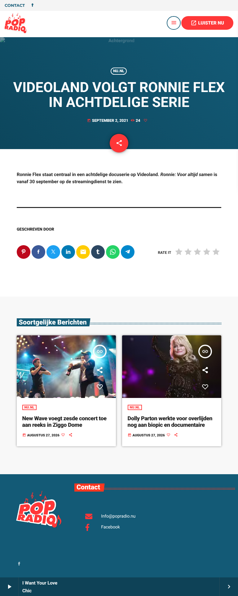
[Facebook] (32, 5)
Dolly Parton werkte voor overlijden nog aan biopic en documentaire (170, 422)
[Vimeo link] (15, 23)
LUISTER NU (207, 23)
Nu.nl (118, 71)
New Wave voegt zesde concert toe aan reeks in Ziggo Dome (64, 422)
